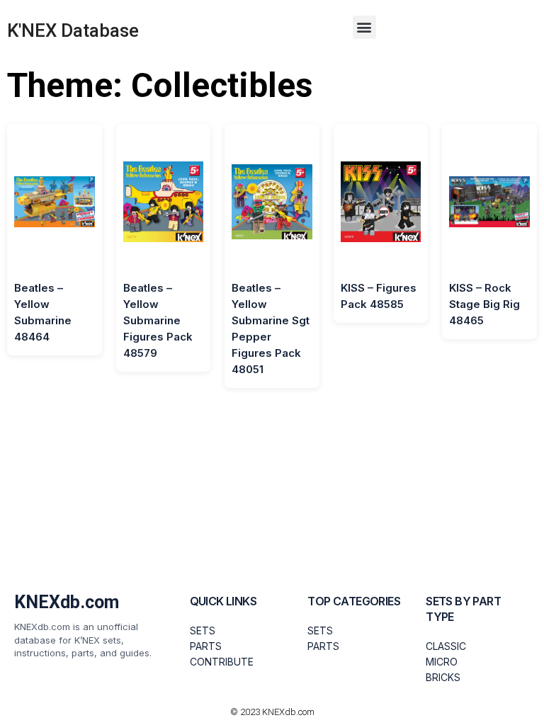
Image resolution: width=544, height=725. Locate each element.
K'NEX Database (73, 30)
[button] (364, 27)
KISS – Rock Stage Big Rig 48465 (484, 304)
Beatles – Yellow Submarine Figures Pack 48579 (158, 320)
